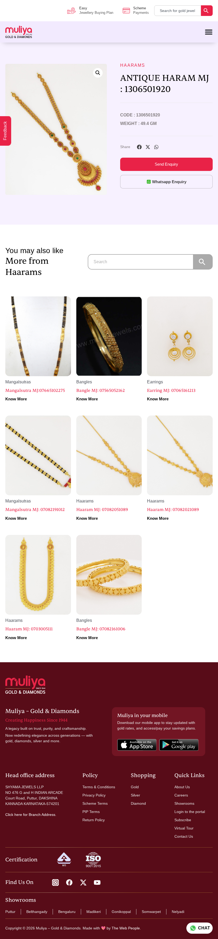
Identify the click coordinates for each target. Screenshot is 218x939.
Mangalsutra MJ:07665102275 (35, 390)
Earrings (155, 382)
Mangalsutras (18, 382)
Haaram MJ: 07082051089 (102, 509)
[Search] (207, 10)
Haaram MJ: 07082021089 (173, 509)
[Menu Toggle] (209, 32)
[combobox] (177, 10)
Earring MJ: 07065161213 (171, 390)
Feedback (5, 130)
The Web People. (126, 928)
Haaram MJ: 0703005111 (29, 629)
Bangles (84, 382)
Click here (13, 814)
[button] (98, 73)
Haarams (132, 65)
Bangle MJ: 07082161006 (100, 629)
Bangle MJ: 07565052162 (100, 390)
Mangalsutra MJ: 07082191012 (35, 509)
